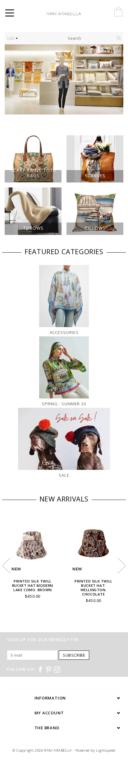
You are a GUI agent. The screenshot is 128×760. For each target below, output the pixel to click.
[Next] (115, 79)
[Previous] (12, 79)
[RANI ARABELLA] (72, 14)
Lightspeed (106, 750)
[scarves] (64, 79)
